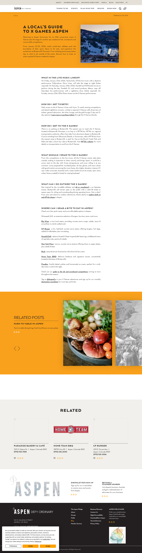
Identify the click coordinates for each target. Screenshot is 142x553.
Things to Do (62, 8)
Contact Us (94, 512)
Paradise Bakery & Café (29, 446)
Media (104, 2)
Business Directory (90, 2)
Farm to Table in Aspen (28, 323)
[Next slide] (19, 348)
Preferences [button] (38, 541)
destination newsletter (49, 282)
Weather (120, 2)
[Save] (15, 458)
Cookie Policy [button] (46, 539)
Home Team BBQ (63, 446)
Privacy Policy (94, 524)
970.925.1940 (32, 526)
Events (74, 8)
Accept (48, 546)
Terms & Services (95, 521)
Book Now (111, 8)
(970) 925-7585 (20, 452)
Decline (30, 546)
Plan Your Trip (87, 8)
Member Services (71, 2)
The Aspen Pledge (77, 509)
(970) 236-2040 (60, 452)
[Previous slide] (15, 348)
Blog (111, 2)
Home (16, 15)
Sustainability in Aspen (97, 518)
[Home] (22, 8)
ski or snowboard (82, 187)
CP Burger (100, 446)
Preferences (13, 546)
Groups (100, 8)
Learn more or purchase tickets (62, 115)
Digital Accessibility (96, 515)
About (59, 2)
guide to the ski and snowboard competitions (70, 272)
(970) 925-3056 (99, 454)
